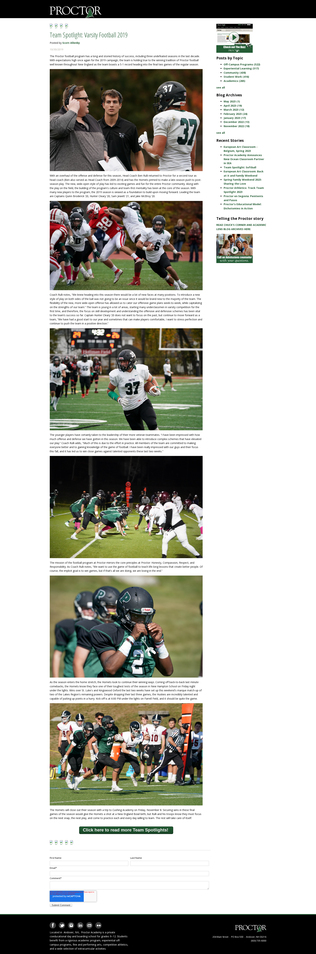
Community (235, 72)
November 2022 (237, 126)
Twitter (62, 924)
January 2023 (235, 118)
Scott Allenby (71, 43)
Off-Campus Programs (242, 64)
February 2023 (235, 114)
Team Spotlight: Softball (240, 167)
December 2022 (236, 122)
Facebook (53, 924)
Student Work (236, 76)
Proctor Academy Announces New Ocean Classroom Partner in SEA (244, 159)
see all (220, 87)
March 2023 (234, 109)
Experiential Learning (241, 68)
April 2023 (233, 105)
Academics (234, 81)
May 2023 (232, 101)
